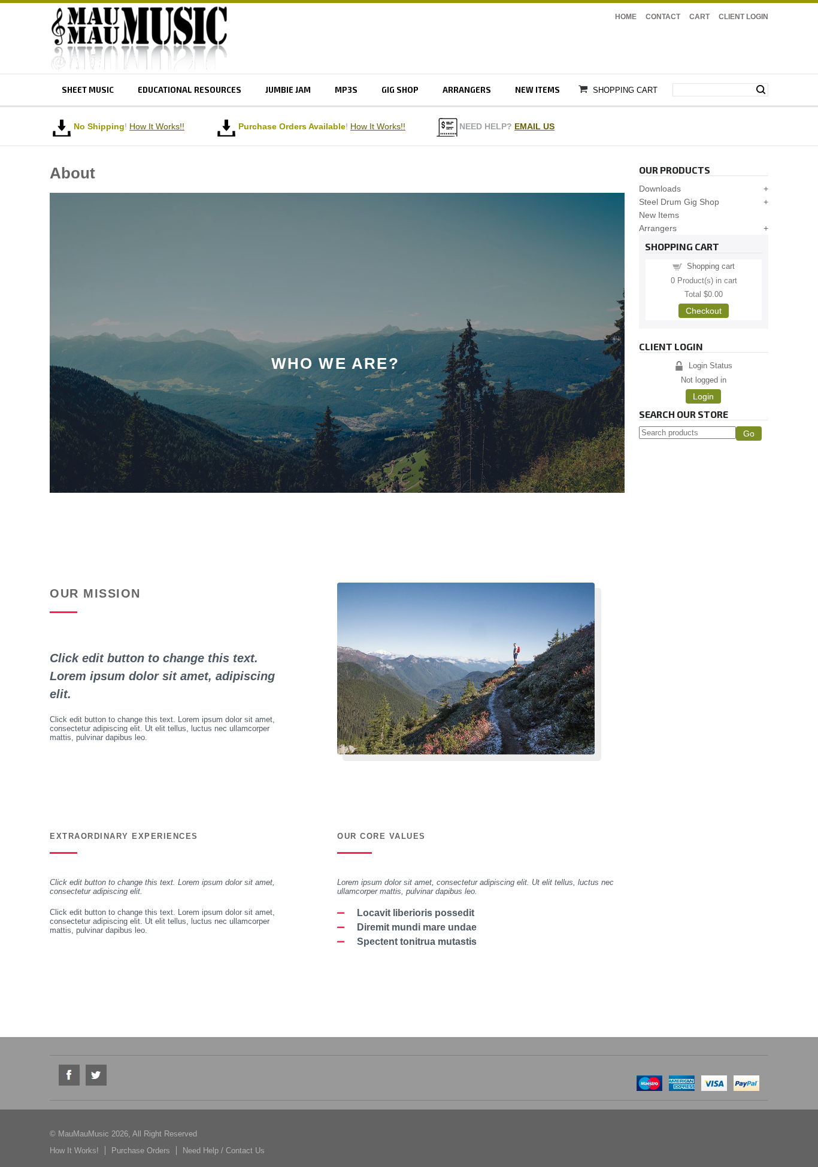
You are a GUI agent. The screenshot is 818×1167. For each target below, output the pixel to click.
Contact (663, 17)
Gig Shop (400, 90)
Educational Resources (189, 90)
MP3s (346, 90)
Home (626, 17)
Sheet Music (88, 90)
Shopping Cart (625, 90)
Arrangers (467, 90)
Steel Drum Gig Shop (679, 202)
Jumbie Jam (288, 90)
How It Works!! (377, 126)
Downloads (660, 188)
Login (703, 396)
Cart (699, 17)
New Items (537, 90)
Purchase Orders (140, 1150)
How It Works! (74, 1150)
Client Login (743, 17)
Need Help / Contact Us (224, 1150)
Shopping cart (711, 266)
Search (760, 89)
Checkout (704, 311)
